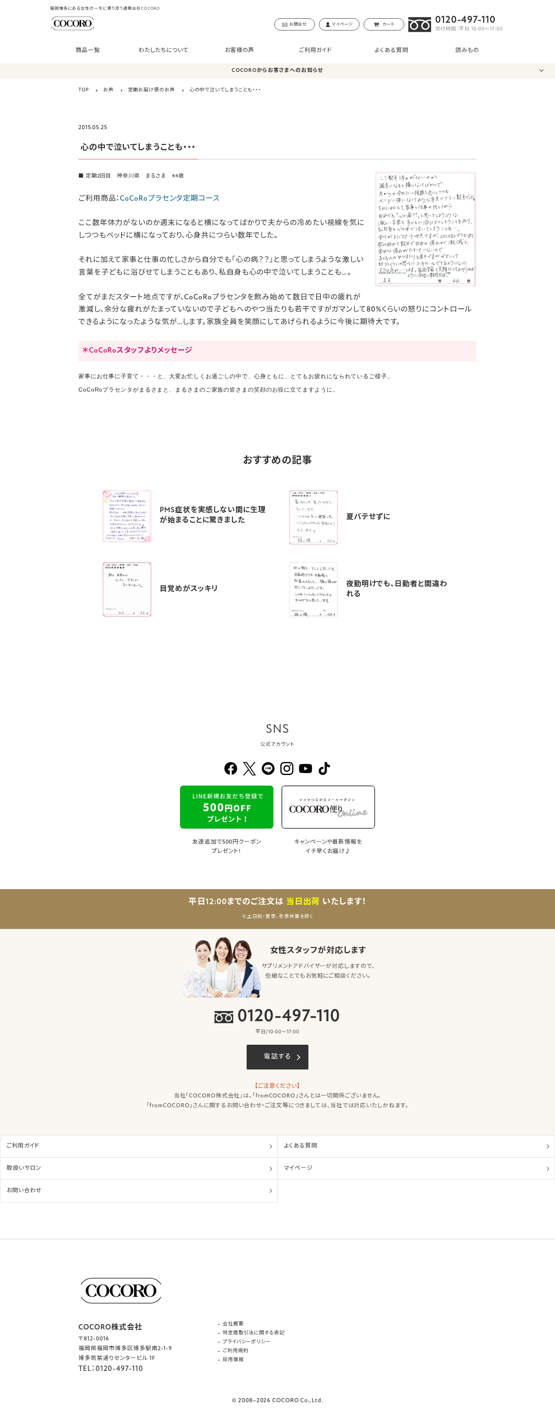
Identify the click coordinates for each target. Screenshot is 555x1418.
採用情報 (233, 1359)
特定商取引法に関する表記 (254, 1333)
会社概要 (233, 1324)
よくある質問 (391, 51)
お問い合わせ (24, 1191)
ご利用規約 (236, 1351)
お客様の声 (239, 51)
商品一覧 (88, 51)
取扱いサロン (24, 1168)
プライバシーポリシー (247, 1342)
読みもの (467, 51)
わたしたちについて (164, 51)
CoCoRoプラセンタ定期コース (169, 199)
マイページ (298, 1168)
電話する (277, 1057)
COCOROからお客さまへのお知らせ (277, 70)
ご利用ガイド (315, 51)
